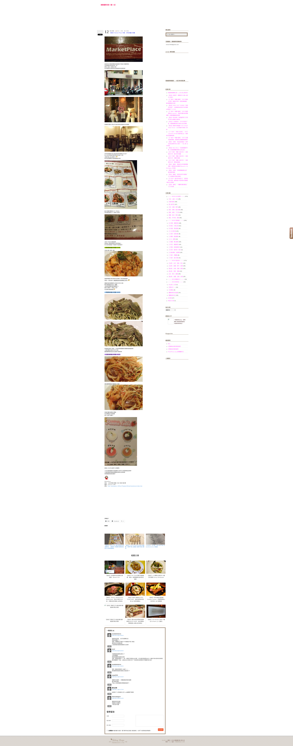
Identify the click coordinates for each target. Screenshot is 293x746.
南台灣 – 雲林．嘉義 (174, 271)
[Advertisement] (135, 501)
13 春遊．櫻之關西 (174, 241)
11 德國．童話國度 (173, 236)
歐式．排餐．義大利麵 (123, 31)
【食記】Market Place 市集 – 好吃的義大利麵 (122, 32)
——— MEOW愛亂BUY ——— (176, 279)
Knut (170, 741)
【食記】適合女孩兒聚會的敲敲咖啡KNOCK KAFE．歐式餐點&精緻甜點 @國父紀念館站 (135, 621)
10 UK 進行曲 (172, 231)
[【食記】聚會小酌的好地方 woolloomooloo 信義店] (155, 539)
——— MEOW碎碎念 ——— (175, 282)
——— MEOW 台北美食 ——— (176, 196)
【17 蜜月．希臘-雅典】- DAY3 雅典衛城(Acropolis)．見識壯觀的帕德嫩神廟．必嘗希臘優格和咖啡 (177, 113)
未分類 (170, 298)
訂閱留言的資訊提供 (173, 349)
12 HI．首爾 (172, 239)
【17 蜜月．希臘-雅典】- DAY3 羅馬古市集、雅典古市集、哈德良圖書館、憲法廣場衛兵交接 (177, 101)
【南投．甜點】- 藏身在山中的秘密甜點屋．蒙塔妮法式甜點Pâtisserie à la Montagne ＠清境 (177, 166)
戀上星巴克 (172, 204)
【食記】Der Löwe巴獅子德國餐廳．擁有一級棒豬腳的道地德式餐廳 (135, 577)
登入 (169, 343)
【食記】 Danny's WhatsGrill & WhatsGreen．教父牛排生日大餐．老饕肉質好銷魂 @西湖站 (114, 599)
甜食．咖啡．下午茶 (174, 212)
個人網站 (109, 725)
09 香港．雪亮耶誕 (174, 228)
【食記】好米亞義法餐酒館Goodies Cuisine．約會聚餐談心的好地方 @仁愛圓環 (156, 599)
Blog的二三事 (172, 284)
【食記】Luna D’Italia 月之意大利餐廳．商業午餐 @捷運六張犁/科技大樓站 (134, 547)
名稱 (108, 716)
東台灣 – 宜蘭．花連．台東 (176, 276)
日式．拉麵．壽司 (173, 207)
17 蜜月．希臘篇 (173, 255)
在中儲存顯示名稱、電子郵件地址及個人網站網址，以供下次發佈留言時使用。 (129, 730)
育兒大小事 (171, 300)
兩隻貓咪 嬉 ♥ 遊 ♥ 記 (108, 5)
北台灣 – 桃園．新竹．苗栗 (176, 265)
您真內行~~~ (172, 287)
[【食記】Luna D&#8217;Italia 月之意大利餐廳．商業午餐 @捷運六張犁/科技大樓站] (134, 539)
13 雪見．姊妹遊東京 (174, 247)
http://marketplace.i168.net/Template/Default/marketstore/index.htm (125, 486)
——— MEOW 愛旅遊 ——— (175, 220)
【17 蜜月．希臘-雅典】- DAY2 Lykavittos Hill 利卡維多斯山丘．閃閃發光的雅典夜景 (177, 133)
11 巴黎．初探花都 (173, 233)
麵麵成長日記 (172, 295)
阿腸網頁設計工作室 (180, 741)
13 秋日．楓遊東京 (174, 244)
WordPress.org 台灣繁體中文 (176, 351)
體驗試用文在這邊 (173, 292)
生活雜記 (171, 290)
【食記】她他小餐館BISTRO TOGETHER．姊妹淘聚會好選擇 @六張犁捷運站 (135, 599)
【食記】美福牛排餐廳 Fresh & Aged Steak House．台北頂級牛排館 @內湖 (177, 127)
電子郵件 (109, 720)
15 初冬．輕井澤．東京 (175, 249)
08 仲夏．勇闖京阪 (174, 223)
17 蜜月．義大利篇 (174, 257)
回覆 (109, 646)
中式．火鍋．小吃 (173, 199)
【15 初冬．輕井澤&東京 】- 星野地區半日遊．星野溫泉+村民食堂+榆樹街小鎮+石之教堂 (177, 180)
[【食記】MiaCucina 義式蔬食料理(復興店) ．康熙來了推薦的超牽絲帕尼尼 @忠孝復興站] (114, 539)
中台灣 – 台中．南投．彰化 (176, 263)
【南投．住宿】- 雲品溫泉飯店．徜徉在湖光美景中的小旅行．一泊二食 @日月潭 (177, 143)
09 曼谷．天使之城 (174, 225)
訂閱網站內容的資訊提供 (174, 346)
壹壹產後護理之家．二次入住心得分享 (178, 92)
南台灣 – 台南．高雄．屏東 (176, 268)
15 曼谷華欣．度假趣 (174, 252)
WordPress (164, 740)
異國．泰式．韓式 (173, 215)
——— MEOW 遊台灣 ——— (175, 260)
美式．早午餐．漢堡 (174, 217)
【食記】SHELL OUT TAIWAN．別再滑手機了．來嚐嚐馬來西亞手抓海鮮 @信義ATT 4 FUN (177, 107)
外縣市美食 (172, 201)
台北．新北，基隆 (173, 273)
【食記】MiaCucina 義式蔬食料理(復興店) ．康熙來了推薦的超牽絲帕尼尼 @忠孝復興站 (114, 547)
